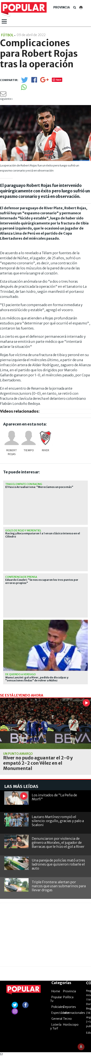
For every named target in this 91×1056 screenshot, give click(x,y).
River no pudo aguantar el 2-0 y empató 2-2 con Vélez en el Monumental (38, 763)
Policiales (57, 1007)
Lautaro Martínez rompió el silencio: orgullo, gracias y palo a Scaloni (58, 821)
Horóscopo (71, 1024)
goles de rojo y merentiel (23, 530)
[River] (45, 438)
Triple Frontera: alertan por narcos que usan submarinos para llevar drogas (59, 886)
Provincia (61, 7)
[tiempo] (28, 438)
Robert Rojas (11, 452)
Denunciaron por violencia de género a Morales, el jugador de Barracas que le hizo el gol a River (58, 842)
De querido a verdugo (20, 674)
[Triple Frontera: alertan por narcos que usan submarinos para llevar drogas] (16, 885)
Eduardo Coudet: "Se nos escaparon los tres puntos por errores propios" (41, 581)
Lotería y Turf (55, 1026)
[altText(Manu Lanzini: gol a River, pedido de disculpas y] (45, 621)
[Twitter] (24, 81)
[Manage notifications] (81, 1046)
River (45, 450)
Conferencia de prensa (21, 576)
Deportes (69, 1007)
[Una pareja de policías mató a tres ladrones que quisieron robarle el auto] (16, 863)
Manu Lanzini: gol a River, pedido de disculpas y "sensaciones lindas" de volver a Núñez (36, 679)
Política (68, 997)
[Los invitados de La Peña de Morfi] (16, 798)
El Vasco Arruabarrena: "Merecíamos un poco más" (39, 487)
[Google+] (44, 81)
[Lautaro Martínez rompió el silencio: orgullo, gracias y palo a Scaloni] (16, 820)
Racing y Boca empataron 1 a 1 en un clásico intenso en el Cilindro (42, 535)
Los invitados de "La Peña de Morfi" (54, 797)
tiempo (28, 450)
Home (55, 991)
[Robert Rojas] (11, 438)
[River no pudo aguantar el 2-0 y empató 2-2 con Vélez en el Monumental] (45, 723)
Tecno (67, 1019)
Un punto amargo (18, 754)
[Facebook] (34, 81)
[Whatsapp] (24, 88)
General (56, 1019)
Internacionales (74, 1013)
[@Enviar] (3, 95)
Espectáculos (60, 1013)
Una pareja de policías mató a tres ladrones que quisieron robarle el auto (58, 864)
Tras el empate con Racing (23, 484)
